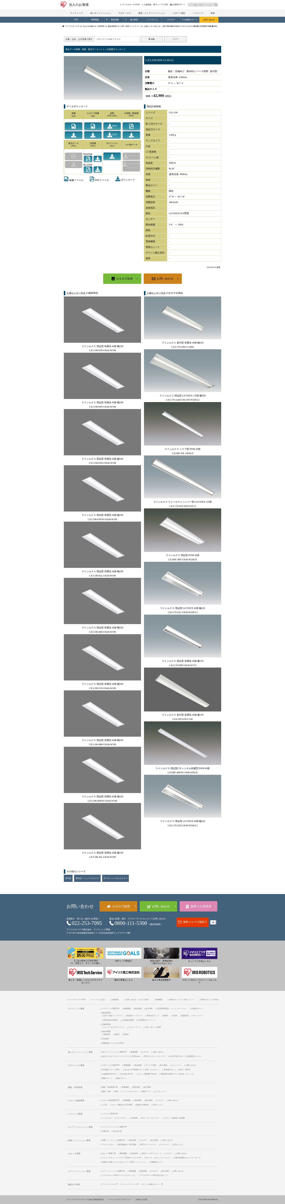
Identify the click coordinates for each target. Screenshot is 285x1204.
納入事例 (134, 20)
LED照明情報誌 (162, 1008)
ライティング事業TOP (111, 1008)
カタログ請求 (124, 278)
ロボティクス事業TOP (111, 1065)
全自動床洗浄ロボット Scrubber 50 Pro (117, 1074)
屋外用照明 (106, 1031)
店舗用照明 (106, 1024)
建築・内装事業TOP (110, 1087)
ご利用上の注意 (141, 1200)
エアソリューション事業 (79, 1171)
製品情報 (115, 20)
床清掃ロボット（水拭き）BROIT (177, 1070)
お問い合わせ (209, 20)
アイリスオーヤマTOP (131, 5)
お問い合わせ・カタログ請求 (137, 1000)
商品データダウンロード (151, 1153)
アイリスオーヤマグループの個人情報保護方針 (85, 1200)
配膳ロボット (107, 1078)
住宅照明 (105, 1039)
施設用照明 (106, 1013)
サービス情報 (150, 1065)
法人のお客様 (79, 5)
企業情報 (147, 5)
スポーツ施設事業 (76, 1100)
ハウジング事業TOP (110, 1114)
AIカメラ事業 (74, 1154)
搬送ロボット (121, 1078)
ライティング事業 (76, 1009)
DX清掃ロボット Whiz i (111, 1070)
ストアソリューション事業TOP (114, 1127)
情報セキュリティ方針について (181, 1000)
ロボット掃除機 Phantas (147, 1074)
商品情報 (138, 1008)
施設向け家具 (74, 1184)
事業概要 (95, 20)
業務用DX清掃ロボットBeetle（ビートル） (178, 1074)
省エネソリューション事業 (80, 1052)
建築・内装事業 (75, 1087)
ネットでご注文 (162, 4)
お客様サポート (179, 4)
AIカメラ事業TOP (109, 1153)
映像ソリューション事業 (79, 1140)
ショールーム (152, 20)
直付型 (68, 878)
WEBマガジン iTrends (209, 1000)
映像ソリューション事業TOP (113, 1140)
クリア (175, 39)
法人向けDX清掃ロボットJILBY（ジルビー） (142, 1070)
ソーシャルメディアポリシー (119, 1200)
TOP (76, 20)
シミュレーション (180, 1008)
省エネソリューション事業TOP (114, 1052)
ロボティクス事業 (76, 1065)
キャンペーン (176, 1065)
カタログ (171, 20)
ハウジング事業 (75, 1114)
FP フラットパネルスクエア (115, 878)
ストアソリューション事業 (80, 1127)
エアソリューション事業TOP (113, 1171)
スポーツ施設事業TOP (111, 1100)
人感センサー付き (76, 293)
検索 (153, 39)
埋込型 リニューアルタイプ (87, 878)
